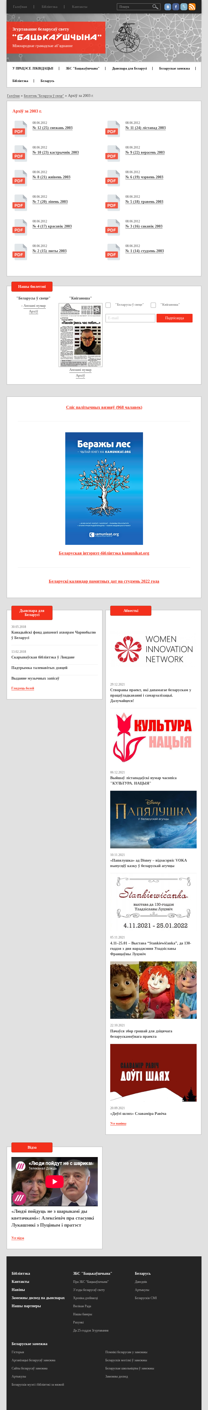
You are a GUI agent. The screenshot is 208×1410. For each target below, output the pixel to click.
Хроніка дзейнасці (85, 1298)
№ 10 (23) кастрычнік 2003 (55, 152)
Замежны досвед (116, 1376)
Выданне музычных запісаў (35, 678)
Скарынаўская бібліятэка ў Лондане (42, 657)
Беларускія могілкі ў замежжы (126, 1360)
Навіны (18, 1290)
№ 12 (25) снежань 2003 (52, 128)
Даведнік (141, 1282)
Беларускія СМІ (146, 1298)
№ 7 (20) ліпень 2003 (50, 202)
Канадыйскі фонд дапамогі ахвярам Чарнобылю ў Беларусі (53, 635)
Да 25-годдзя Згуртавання (91, 1330)
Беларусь (47, 81)
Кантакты (79, 7)
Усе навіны (118, 1123)
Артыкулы (142, 1290)
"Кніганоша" (170, 305)
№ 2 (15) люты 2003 (49, 251)
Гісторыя (18, 1352)
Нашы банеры (82, 1314)
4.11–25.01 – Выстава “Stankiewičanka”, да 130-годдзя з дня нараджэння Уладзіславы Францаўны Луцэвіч (150, 948)
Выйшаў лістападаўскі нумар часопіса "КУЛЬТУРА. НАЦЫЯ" (143, 780)
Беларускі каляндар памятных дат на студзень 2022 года (104, 581)
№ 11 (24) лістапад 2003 (145, 128)
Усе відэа (17, 1238)
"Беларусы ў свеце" (129, 305)
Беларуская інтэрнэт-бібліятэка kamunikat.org (104, 553)
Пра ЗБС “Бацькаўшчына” (91, 1282)
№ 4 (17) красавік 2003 (52, 226)
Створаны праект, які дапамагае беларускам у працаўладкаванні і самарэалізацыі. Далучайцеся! (150, 695)
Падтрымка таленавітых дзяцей (39, 668)
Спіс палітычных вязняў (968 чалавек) (104, 407)
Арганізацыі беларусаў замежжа (33, 1360)
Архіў (33, 311)
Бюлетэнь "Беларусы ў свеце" (44, 96)
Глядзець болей (22, 688)
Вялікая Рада (82, 1306)
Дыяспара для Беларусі (129, 68)
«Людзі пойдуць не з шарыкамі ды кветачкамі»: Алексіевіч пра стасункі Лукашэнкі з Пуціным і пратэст (52, 1218)
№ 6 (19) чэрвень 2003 (144, 177)
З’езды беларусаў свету (89, 1290)
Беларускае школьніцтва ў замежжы (129, 1368)
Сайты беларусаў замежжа (29, 1368)
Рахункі (78, 1322)
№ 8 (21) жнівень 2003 (51, 177)
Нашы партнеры (26, 1306)
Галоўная (20, 7)
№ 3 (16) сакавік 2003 (143, 226)
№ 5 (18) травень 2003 (144, 202)
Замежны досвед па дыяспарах (38, 1298)
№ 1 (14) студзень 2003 (144, 251)
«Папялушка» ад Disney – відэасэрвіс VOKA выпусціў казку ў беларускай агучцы (148, 863)
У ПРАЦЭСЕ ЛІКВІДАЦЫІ (32, 68)
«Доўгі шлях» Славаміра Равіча (138, 1114)
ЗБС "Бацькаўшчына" (83, 68)
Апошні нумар (35, 306)
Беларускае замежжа (174, 68)
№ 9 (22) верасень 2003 (145, 152)
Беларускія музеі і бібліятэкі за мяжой (38, 1384)
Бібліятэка (49, 7)
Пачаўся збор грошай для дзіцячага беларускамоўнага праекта (141, 1034)
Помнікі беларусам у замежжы (126, 1352)
